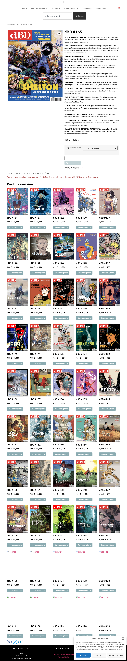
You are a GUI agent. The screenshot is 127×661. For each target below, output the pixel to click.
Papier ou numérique (74, 147)
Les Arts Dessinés (38, 9)
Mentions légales (63, 657)
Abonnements (87, 9)
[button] (123, 639)
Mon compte (101, 9)
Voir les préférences (115, 655)
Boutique (16, 24)
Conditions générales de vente (63, 655)
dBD (23, 9)
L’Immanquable (69, 9)
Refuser (99, 655)
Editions (55, 9)
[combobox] (57, 16)
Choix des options (15, 227)
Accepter (83, 655)
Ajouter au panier (73, 163)
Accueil (9, 24)
